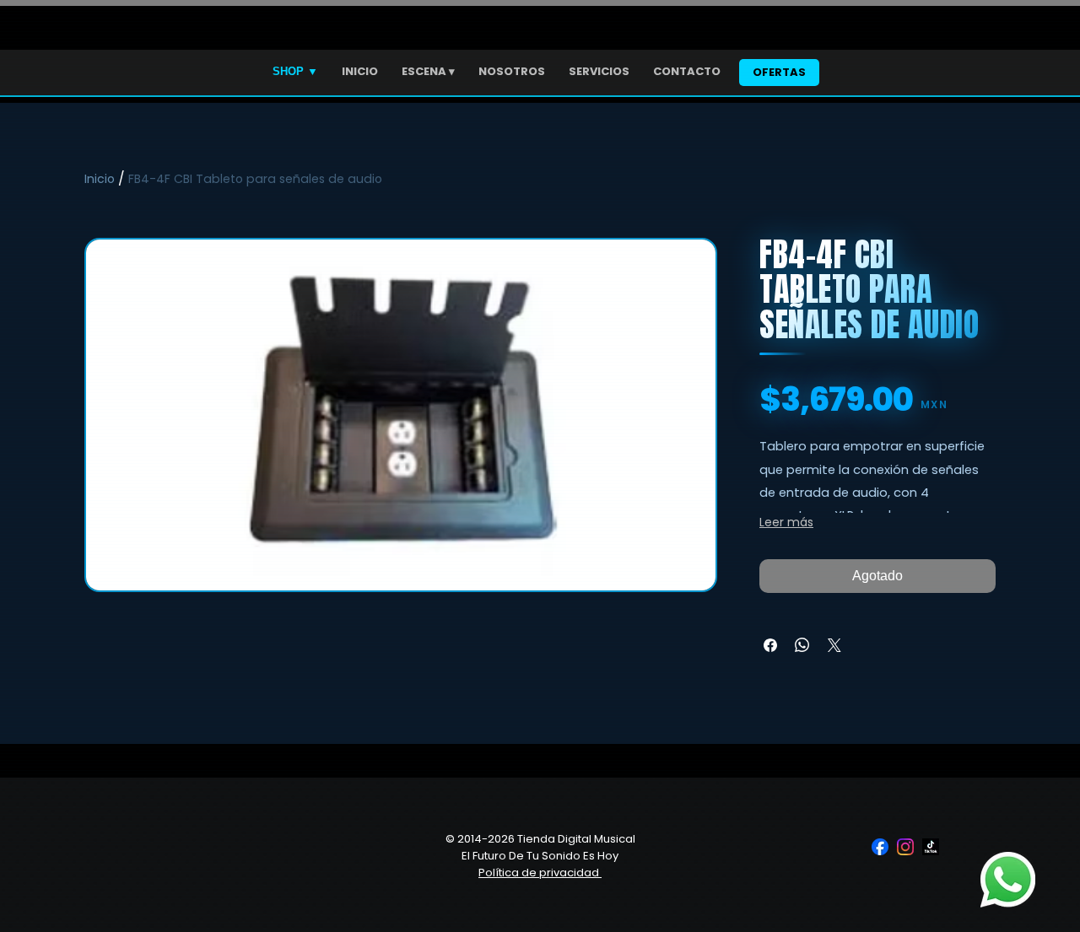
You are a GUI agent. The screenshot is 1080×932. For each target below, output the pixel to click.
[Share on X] (834, 645)
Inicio (99, 178)
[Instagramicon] (905, 846)
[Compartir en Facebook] (770, 645)
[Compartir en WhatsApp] (802, 645)
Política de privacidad (540, 873)
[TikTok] (930, 846)
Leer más (786, 522)
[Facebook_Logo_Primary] (880, 846)
